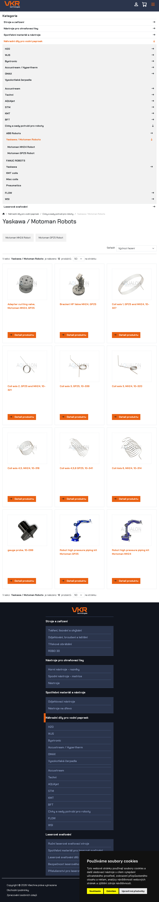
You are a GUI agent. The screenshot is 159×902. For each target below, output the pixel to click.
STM (7, 107)
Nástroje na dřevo (60, 708)
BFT (7, 119)
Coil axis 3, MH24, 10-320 (127, 386)
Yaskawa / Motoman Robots (23, 139)
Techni (9, 94)
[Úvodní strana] (3, 214)
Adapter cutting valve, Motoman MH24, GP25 (21, 306)
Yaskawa (11, 166)
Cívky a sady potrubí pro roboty (24, 125)
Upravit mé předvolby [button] (133, 891)
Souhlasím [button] (95, 891)
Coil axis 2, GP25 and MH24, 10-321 (26, 388)
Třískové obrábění (60, 644)
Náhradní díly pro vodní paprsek (23, 41)
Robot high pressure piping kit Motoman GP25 (78, 551)
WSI (7, 199)
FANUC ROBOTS (15, 160)
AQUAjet (10, 101)
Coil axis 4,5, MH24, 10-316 (23, 468)
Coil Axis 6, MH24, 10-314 (127, 468)
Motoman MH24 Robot (21, 147)
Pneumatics (13, 185)
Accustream (12, 88)
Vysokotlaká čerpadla (18, 80)
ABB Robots (13, 133)
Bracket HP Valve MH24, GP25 (78, 304)
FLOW (8, 193)
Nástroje (54, 683)
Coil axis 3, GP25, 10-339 (74, 386)
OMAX (8, 73)
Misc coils (12, 179)
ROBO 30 (54, 651)
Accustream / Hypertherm (21, 67)
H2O (7, 48)
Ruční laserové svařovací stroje (68, 843)
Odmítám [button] (111, 891)
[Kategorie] (153, 4)
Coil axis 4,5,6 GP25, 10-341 (76, 468)
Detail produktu (24, 335)
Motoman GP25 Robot (20, 153)
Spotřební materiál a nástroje (22, 34)
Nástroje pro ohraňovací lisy (21, 28)
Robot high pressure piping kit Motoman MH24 (130, 551)
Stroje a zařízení (14, 22)
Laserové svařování (15, 206)
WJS (7, 55)
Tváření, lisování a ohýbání (65, 630)
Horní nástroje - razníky (64, 669)
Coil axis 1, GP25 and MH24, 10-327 (130, 306)
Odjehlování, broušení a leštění (68, 637)
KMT (7, 113)
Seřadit (111, 247)
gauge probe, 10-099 (20, 550)
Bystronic (11, 61)
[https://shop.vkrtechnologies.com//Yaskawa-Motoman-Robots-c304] (12, 4)
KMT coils (12, 173)
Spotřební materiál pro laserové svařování (75, 850)
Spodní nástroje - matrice (65, 676)
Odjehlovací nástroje (61, 701)
